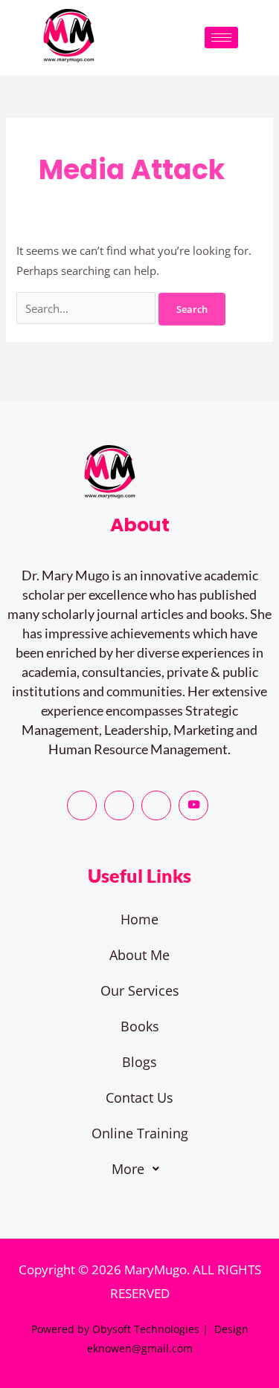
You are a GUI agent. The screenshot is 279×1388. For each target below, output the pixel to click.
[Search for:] (87, 308)
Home (139, 919)
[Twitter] (119, 805)
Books (140, 1026)
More (128, 1169)
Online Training (140, 1133)
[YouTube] (193, 805)
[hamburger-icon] (221, 37)
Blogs (139, 1062)
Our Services (139, 990)
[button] (139, 1169)
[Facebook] (82, 805)
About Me (139, 955)
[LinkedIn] (156, 805)
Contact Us (139, 1097)
